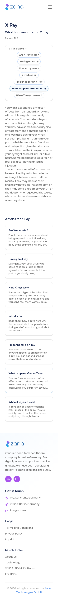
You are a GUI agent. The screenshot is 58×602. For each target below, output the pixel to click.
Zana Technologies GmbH (33, 590)
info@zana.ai (18, 510)
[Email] (17, 479)
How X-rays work (29, 68)
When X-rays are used (29, 95)
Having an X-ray (29, 61)
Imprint (10, 539)
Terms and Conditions (19, 528)
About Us (11, 557)
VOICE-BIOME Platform (19, 568)
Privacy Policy (14, 533)
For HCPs (11, 574)
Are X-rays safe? (29, 54)
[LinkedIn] (8, 479)
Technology (12, 562)
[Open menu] (50, 7)
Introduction (29, 75)
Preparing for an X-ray (29, 81)
